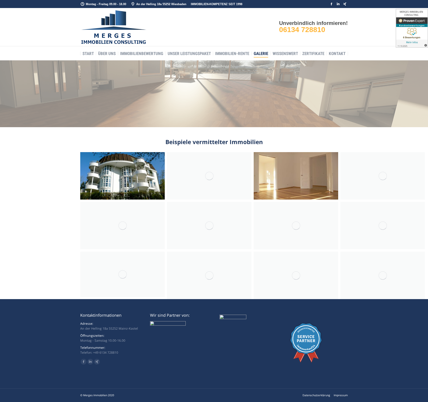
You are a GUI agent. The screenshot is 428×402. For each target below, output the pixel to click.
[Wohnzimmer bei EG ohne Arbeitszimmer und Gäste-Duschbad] (296, 225)
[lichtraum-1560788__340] (122, 274)
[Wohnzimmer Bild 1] (209, 225)
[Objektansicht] (122, 176)
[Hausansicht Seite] (209, 176)
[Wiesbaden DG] (209, 275)
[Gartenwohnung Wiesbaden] (296, 275)
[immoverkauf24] (306, 361)
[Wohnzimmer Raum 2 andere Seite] (296, 176)
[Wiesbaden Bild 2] (382, 176)
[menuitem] (88, 53)
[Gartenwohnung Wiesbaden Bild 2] (382, 275)
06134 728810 (302, 30)
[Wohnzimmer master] (382, 225)
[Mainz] (122, 225)
